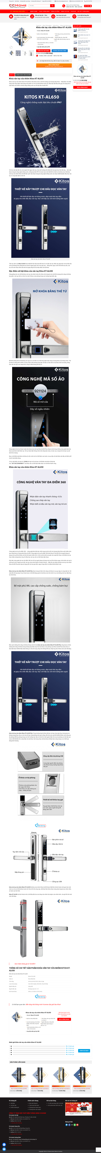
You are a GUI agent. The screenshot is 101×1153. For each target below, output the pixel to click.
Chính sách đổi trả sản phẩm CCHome (83, 29)
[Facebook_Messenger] (4, 1149)
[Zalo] (4, 1145)
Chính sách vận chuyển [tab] (23, 74)
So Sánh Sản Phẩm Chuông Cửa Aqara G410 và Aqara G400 (84, 57)
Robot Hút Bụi (65, 11)
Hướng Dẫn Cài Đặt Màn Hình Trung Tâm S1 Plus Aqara (84, 50)
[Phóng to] (11, 47)
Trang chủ (11, 1)
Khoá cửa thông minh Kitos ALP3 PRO (82, 1088)
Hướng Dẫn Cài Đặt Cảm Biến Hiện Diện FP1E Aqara (84, 42)
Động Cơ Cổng (55, 11)
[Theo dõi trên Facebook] (69, 1125)
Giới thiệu (17, 1)
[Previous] (11, 37)
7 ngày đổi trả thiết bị (46, 1)
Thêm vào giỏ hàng (43, 50)
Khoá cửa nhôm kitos (65, 25)
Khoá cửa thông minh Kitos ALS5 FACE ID (40, 1088)
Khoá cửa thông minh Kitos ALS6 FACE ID (61, 1088)
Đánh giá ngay (84, 1050)
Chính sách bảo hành (34, 1105)
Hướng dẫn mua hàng (25, 1)
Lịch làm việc (13, 1105)
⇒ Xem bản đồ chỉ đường (16, 1123)
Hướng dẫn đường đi (36, 1)
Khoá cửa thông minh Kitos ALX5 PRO (19, 1088)
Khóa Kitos (56, 25)
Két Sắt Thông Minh (83, 11)
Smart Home (33, 11)
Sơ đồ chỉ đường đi (14, 1107)
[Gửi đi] (52, 5)
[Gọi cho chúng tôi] (74, 1125)
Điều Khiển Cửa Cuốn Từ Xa (84, 35)
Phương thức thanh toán (35, 1107)
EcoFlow (73, 11)
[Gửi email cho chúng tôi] (72, 1125)
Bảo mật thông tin (33, 1103)
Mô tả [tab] (12, 74)
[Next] (31, 37)
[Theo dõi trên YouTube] (77, 1125)
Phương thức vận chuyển (35, 1109)
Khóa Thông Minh (44, 11)
